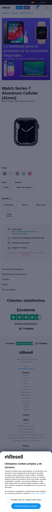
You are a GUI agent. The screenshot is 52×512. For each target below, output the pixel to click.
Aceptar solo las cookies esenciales (26, 500)
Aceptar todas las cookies (26, 506)
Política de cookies (37, 493)
